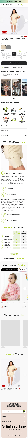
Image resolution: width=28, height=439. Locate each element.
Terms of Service (11, 432)
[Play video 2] (16, 87)
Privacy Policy (15, 432)
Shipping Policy (20, 432)
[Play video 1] (6, 87)
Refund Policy (7, 432)
